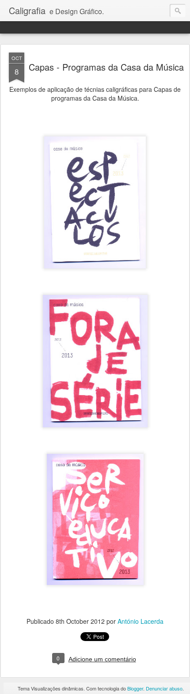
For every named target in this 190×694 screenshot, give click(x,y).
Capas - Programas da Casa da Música (106, 66)
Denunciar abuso (164, 688)
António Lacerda (140, 621)
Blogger (135, 688)
